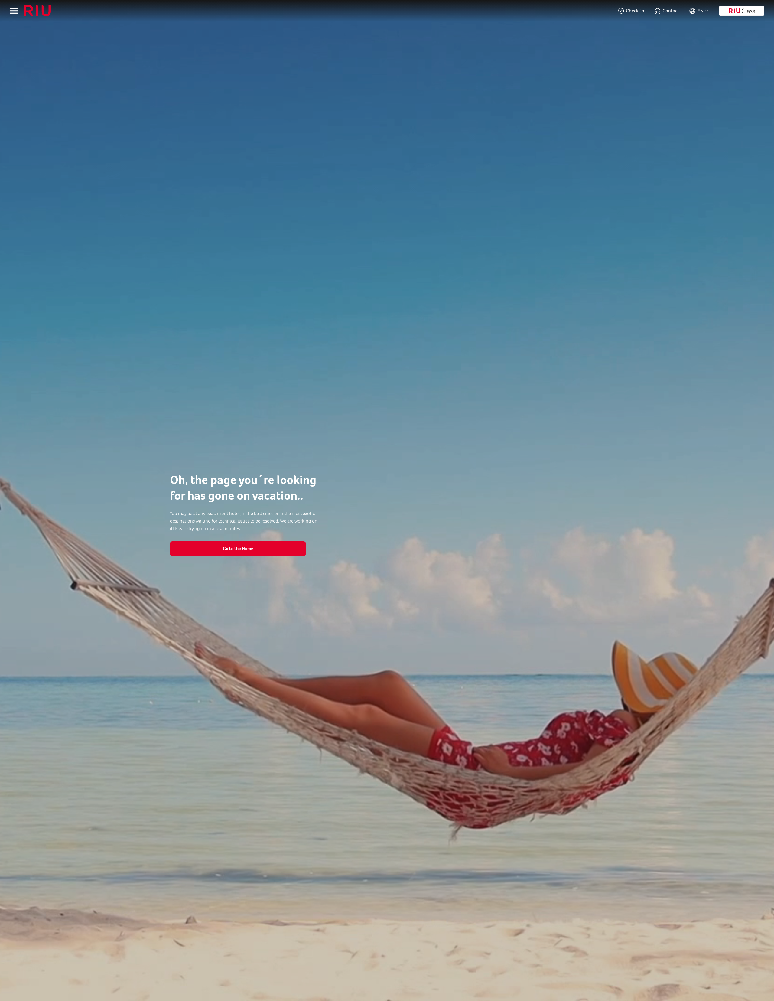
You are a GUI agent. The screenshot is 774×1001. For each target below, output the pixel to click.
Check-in (635, 11)
